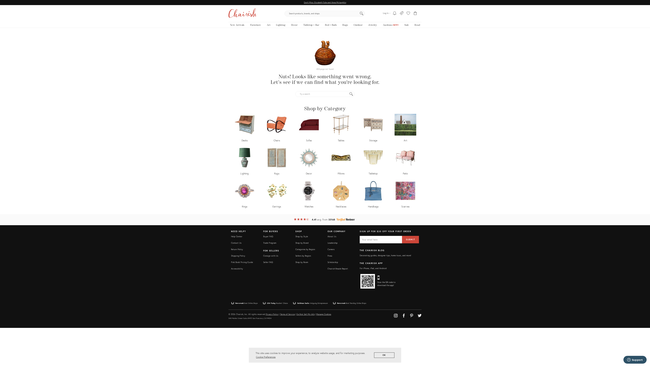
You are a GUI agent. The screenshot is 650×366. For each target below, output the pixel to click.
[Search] (361, 13)
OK (384, 355)
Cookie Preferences (266, 357)
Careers (331, 249)
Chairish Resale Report (338, 268)
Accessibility (237, 268)
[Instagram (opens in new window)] (396, 315)
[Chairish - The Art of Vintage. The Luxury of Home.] (243, 13)
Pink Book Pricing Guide (242, 262)
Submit (410, 239)
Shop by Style (301, 236)
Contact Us (236, 243)
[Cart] (415, 13)
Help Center (236, 236)
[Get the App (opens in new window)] (368, 281)
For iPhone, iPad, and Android (373, 268)
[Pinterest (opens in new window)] (412, 315)
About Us (332, 236)
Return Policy (237, 249)
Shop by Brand (302, 243)
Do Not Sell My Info (306, 314)
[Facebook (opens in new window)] (404, 315)
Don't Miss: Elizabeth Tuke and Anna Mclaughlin (325, 2)
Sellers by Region (303, 256)
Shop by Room (301, 262)
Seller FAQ (268, 262)
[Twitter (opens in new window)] (419, 315)
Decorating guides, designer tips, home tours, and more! (385, 255)
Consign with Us (270, 256)
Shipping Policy (238, 256)
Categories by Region (305, 249)
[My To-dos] (394, 13)
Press (330, 256)
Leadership (333, 243)
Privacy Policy (272, 314)
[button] (408, 13)
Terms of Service (287, 314)
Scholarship (333, 262)
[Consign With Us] (401, 13)
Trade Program (269, 243)
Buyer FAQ (268, 236)
